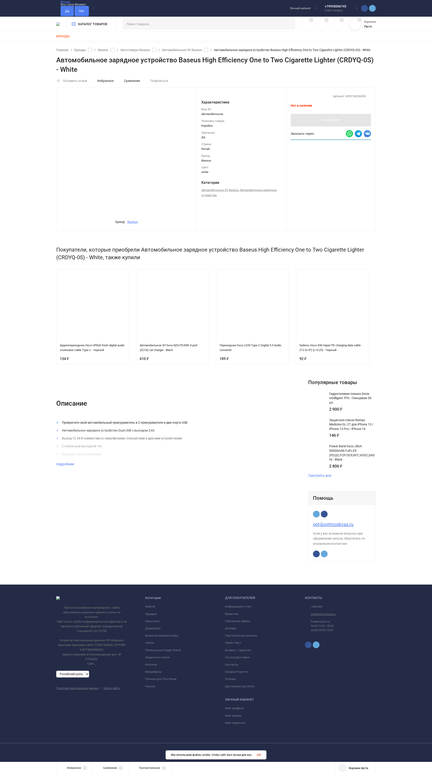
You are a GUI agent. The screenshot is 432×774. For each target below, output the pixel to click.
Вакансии (231, 614)
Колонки (151, 664)
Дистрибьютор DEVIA (239, 686)
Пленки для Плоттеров (160, 679)
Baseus (103, 50)
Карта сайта (112, 688)
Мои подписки (235, 722)
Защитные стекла (157, 657)
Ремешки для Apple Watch (163, 650)
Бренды (80, 50)
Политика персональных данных (77, 688)
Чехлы (149, 642)
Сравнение (132, 81)
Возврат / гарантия (238, 650)
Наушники (152, 621)
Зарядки (151, 614)
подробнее (65, 464)
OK (259, 755)
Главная (62, 50)
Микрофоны (153, 671)
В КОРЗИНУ (331, 120)
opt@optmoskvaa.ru (333, 524)
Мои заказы (233, 715)
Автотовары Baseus (135, 50)
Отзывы (230, 679)
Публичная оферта (237, 621)
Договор (230, 628)
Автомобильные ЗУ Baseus (182, 50)
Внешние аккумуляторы (161, 635)
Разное (150, 686)
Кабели (150, 606)
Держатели (153, 628)
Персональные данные (241, 635)
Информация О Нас (238, 606)
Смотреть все (319, 475)
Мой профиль (234, 708)
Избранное (105, 81)
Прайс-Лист (233, 642)
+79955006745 (335, 6)
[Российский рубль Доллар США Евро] (72, 674)
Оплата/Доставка (237, 657)
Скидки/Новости (236, 671)
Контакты (231, 664)
